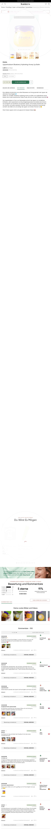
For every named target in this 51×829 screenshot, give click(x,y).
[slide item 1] (16, 562)
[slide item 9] (29, 562)
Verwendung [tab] (40, 87)
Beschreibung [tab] (21, 87)
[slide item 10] (31, 562)
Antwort (3, 650)
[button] (6, 616)
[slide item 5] (23, 562)
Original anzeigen (29, 654)
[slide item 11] (32, 562)
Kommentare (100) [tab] (6, 602)
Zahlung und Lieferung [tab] (9, 87)
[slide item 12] (34, 562)
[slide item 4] (21, 562)
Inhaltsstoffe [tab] (30, 87)
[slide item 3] (19, 562)
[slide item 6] (24, 562)
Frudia (5, 62)
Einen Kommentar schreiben (40, 600)
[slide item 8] (27, 562)
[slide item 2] (18, 562)
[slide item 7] (26, 562)
